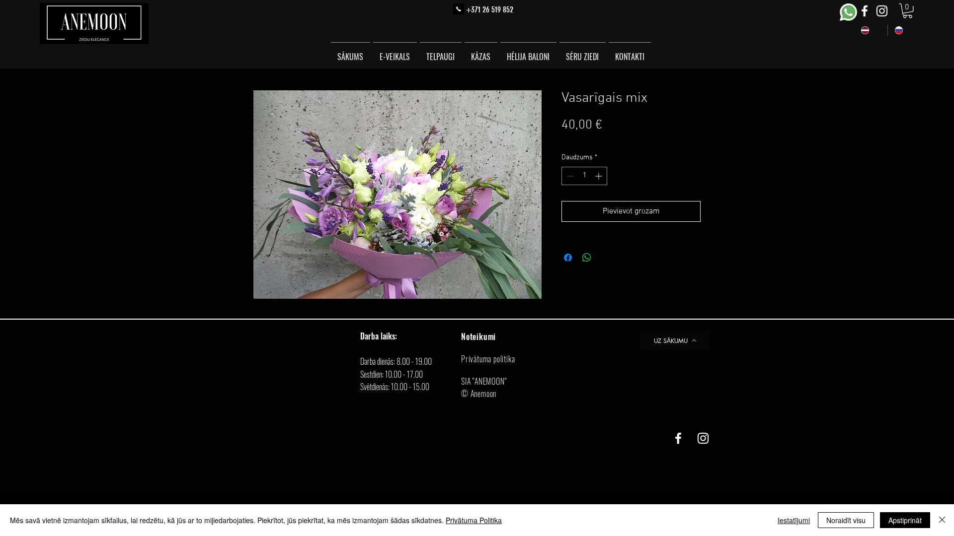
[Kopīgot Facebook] (568, 258)
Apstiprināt (905, 520)
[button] (907, 10)
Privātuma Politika (474, 520)
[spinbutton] (584, 176)
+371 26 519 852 (489, 9)
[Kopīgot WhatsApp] (587, 258)
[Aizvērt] (942, 520)
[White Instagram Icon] (881, 10)
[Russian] (904, 30)
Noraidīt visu (846, 520)
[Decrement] (569, 176)
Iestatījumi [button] (794, 520)
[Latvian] (870, 30)
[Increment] (599, 176)
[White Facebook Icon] (864, 10)
